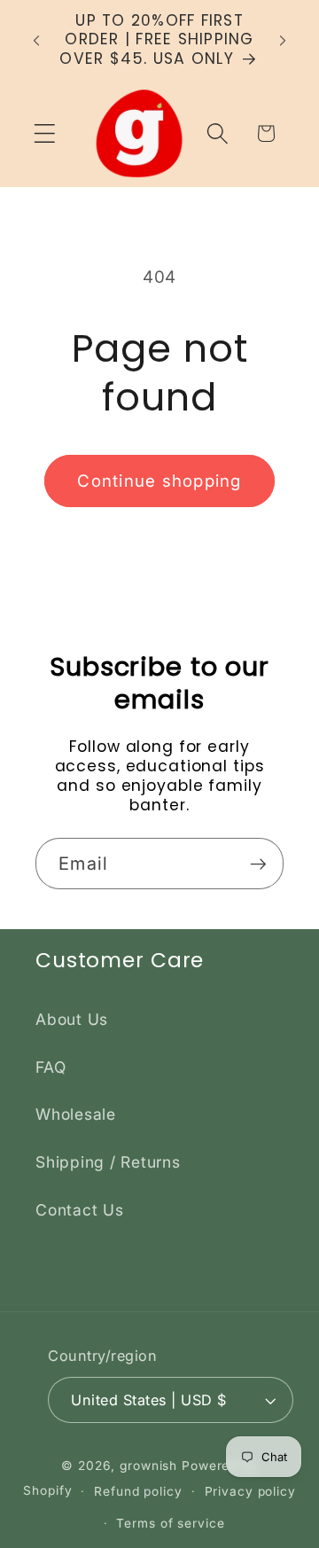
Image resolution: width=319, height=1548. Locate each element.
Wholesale (75, 1114)
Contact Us (79, 1209)
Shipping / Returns (108, 1162)
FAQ (50, 1067)
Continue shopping (159, 481)
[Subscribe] (258, 863)
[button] (44, 133)
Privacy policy (250, 1491)
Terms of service (170, 1523)
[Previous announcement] (36, 39)
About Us (71, 1019)
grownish (148, 1465)
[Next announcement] (282, 39)
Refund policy (138, 1491)
